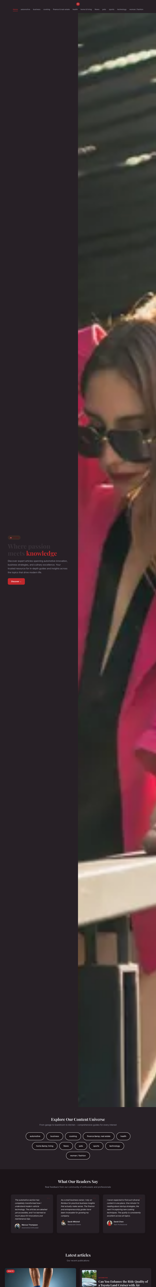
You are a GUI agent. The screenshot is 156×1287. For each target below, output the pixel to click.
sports (111, 9)
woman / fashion (136, 9)
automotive (25, 9)
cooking (46, 9)
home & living (86, 9)
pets (104, 9)
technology (122, 9)
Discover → (16, 581)
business (36, 9)
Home (15, 9)
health (75, 9)
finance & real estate (61, 9)
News (97, 9)
